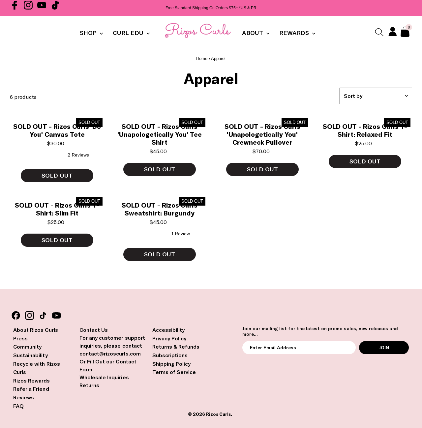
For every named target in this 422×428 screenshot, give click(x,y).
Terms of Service (174, 372)
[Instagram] (28, 8)
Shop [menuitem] (89, 33)
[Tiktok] (55, 8)
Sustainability (30, 355)
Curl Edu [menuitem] (129, 33)
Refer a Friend (31, 388)
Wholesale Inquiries (104, 377)
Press (20, 338)
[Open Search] (379, 32)
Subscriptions (170, 355)
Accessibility (168, 330)
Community (27, 346)
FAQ (18, 406)
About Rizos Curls (35, 330)
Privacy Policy (169, 338)
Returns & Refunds (176, 346)
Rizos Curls (218, 414)
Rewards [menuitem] (295, 33)
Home (201, 58)
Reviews (23, 397)
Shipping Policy (171, 363)
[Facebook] (15, 8)
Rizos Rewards (31, 380)
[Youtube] (42, 8)
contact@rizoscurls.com (110, 353)
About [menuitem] (253, 33)
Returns (89, 385)
